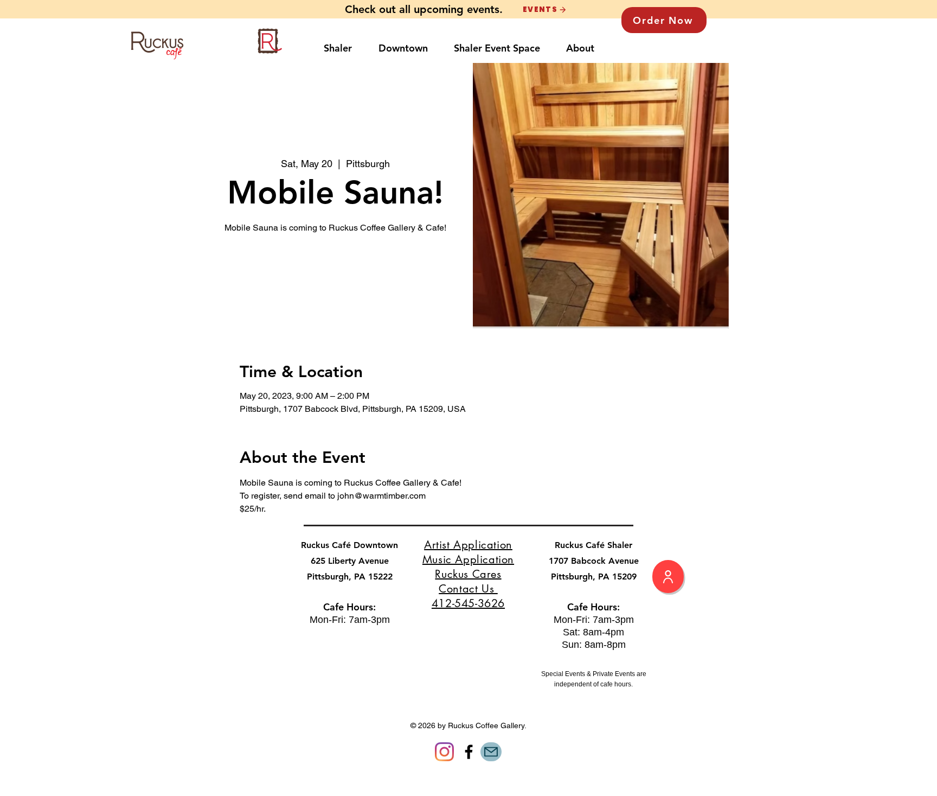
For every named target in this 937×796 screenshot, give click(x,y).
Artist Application (468, 545)
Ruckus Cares (468, 574)
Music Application (468, 559)
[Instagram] (444, 751)
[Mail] (491, 751)
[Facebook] (468, 751)
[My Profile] (668, 576)
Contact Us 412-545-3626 (468, 596)
